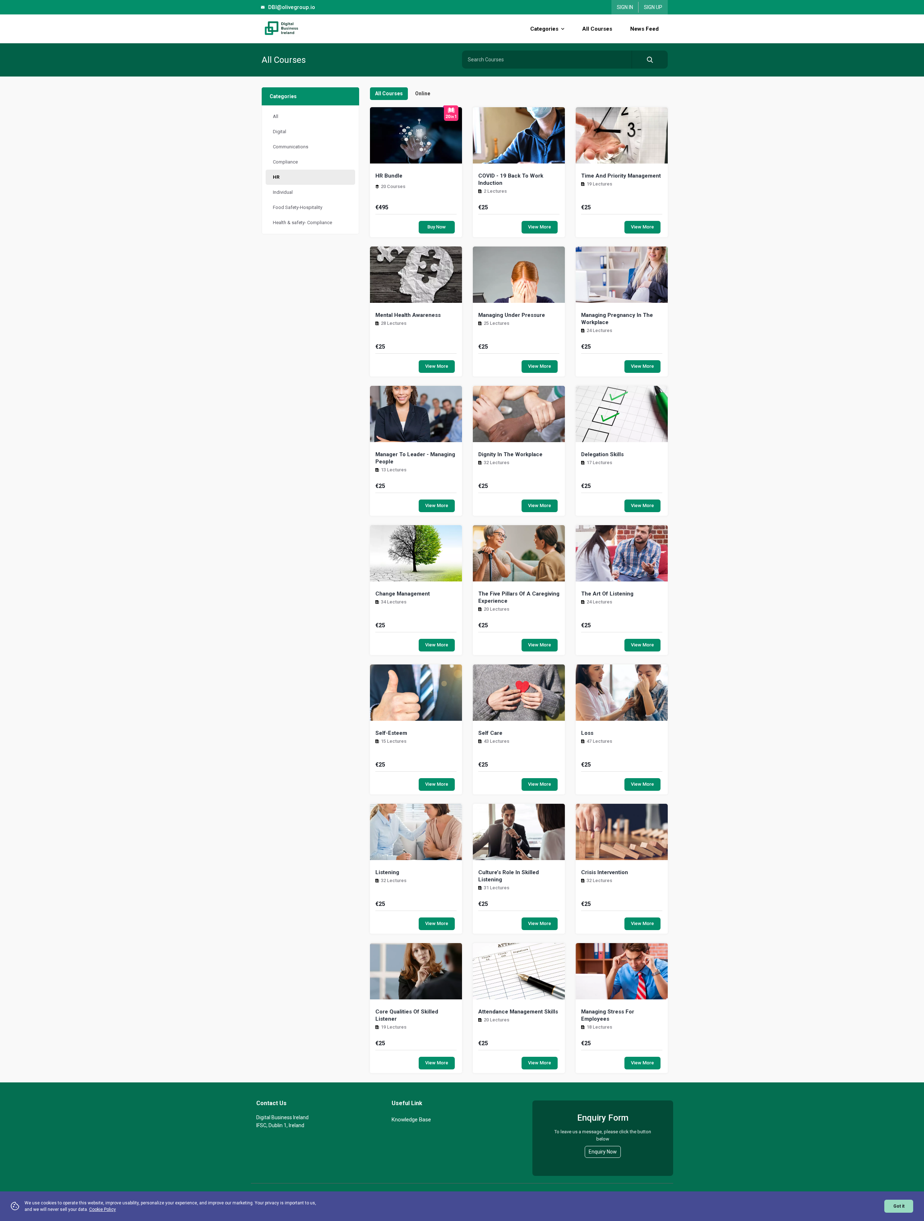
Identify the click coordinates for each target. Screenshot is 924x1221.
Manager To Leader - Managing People (415, 458)
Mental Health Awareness (408, 315)
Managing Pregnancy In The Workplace (617, 319)
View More (539, 227)
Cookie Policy (102, 1209)
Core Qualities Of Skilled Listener (406, 1015)
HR (276, 177)
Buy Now (436, 227)
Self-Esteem (391, 733)
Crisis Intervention (604, 872)
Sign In (625, 7)
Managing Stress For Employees (607, 1015)
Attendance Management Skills (518, 1011)
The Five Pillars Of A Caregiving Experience (518, 597)
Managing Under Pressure (511, 315)
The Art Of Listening (607, 593)
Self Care (490, 733)
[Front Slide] (669, 29)
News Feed (644, 29)
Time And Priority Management (621, 176)
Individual (283, 192)
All (275, 116)
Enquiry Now (603, 1152)
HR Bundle (388, 176)
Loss (587, 733)
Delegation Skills (602, 454)
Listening (387, 872)
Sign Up (653, 7)
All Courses (597, 29)
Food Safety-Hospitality (297, 207)
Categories (545, 29)
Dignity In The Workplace (510, 454)
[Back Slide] (299, 29)
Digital (279, 131)
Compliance (285, 162)
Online (422, 93)
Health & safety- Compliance (302, 222)
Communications (290, 146)
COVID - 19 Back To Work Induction (510, 179)
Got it (899, 1206)
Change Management (402, 593)
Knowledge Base (411, 1119)
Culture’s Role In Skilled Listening (508, 876)
